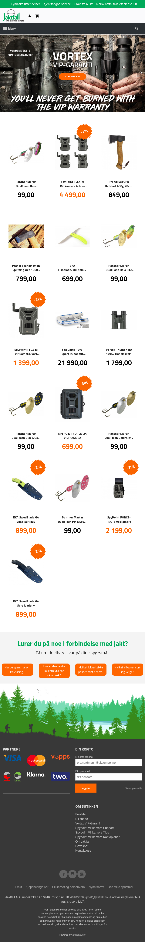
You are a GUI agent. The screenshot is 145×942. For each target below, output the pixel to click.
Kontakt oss (83, 850)
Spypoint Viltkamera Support (94, 828)
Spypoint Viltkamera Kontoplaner (97, 837)
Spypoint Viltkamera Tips (92, 832)
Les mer (74, 924)
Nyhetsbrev (96, 887)
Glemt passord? (133, 788)
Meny (11, 28)
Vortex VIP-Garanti (87, 823)
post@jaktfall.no (97, 897)
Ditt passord (82, 771)
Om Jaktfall (82, 841)
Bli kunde (81, 819)
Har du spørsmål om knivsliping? (17, 669)
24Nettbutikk (79, 934)
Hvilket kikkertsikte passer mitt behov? (90, 669)
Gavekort (81, 846)
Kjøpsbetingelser (37, 887)
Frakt (18, 887)
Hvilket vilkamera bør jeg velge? (127, 669)
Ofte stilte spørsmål (120, 887)
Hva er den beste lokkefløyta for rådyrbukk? (54, 670)
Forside (80, 814)
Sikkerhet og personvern (68, 887)
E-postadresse (84, 757)
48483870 (77, 897)
